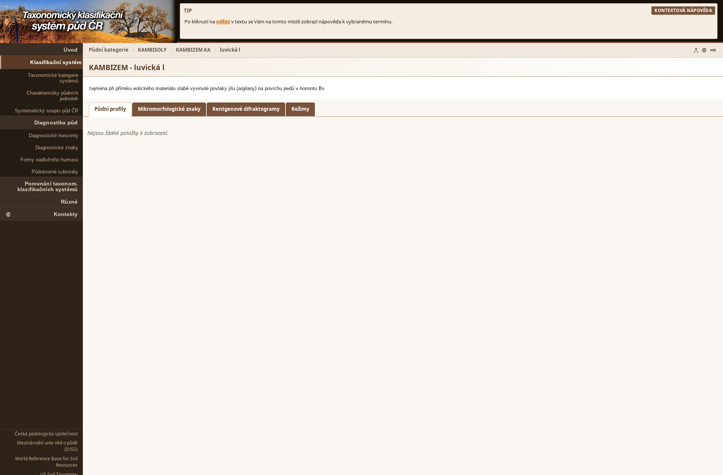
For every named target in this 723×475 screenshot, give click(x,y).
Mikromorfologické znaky (169, 109)
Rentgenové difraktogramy (245, 109)
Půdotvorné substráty (55, 172)
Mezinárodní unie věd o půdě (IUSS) (47, 446)
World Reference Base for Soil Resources (46, 461)
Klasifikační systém (55, 62)
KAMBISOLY (152, 49)
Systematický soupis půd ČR (46, 110)
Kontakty (66, 214)
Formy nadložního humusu (49, 159)
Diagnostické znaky (56, 147)
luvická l (230, 49)
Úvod (71, 50)
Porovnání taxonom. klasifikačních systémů (47, 186)
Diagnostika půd (56, 123)
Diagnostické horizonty (53, 135)
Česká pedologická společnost (46, 434)
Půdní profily (110, 109)
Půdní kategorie (108, 49)
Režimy (300, 109)
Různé (69, 202)
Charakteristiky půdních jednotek (52, 95)
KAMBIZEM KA (193, 49)
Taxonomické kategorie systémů (53, 78)
